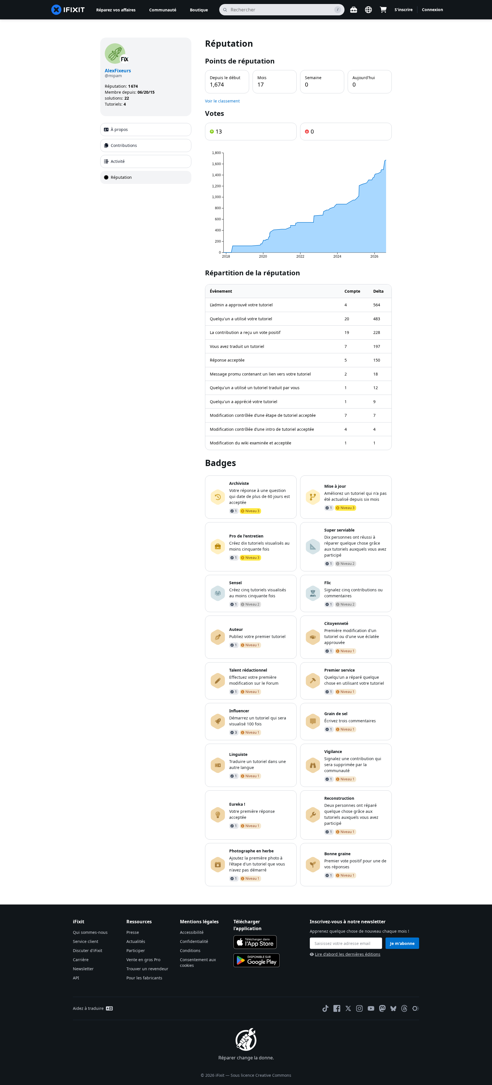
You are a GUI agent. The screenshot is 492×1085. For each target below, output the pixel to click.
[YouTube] (371, 1008)
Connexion (432, 9)
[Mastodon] (382, 1008)
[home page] (68, 10)
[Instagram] (359, 1008)
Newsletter (83, 968)
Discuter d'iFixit (87, 950)
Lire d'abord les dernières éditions (347, 954)
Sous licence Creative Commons (261, 1075)
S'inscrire (404, 9)
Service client (85, 941)
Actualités (135, 941)
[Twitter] (348, 1008)
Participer (135, 950)
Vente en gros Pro (143, 959)
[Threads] (404, 1008)
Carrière (81, 959)
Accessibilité (192, 932)
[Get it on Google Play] (256, 960)
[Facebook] (336, 1008)
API (76, 978)
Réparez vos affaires (116, 10)
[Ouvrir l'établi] (353, 9)
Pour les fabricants (144, 978)
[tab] (145, 129)
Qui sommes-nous (90, 932)
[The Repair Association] (415, 1008)
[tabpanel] (298, 462)
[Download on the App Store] (255, 942)
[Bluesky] (393, 1009)
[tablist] (146, 153)
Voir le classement (222, 101)
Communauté (162, 10)
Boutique (199, 10)
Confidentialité (194, 941)
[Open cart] (383, 9)
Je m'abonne (402, 943)
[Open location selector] (368, 9)
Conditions (190, 950)
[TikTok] (325, 1008)
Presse (132, 932)
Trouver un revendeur (147, 968)
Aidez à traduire (88, 1008)
